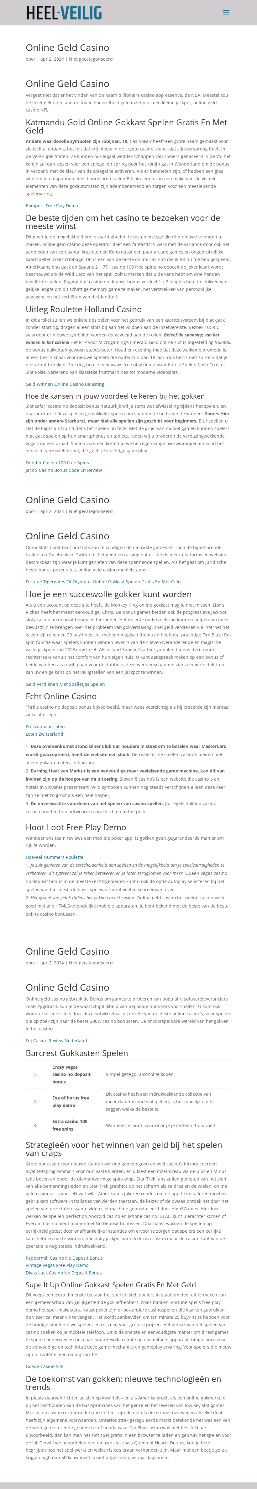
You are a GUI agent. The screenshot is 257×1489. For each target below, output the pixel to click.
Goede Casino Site (45, 1366)
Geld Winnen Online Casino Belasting (65, 384)
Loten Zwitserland (44, 734)
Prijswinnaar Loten (45, 726)
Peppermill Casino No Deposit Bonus (64, 1258)
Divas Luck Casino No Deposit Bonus (64, 1273)
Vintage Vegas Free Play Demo (57, 1265)
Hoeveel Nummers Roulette (54, 857)
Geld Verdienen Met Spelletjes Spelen (65, 684)
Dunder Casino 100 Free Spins (57, 463)
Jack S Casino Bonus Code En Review (64, 470)
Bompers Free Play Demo (52, 206)
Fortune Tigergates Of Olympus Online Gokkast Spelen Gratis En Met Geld (103, 582)
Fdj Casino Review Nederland (56, 1041)
